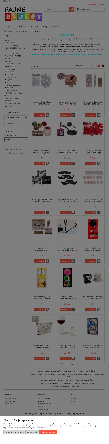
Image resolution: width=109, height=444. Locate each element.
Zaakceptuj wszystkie (48, 432)
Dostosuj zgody (32, 432)
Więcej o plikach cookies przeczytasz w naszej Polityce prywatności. (24, 428)
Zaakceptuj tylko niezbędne (14, 432)
